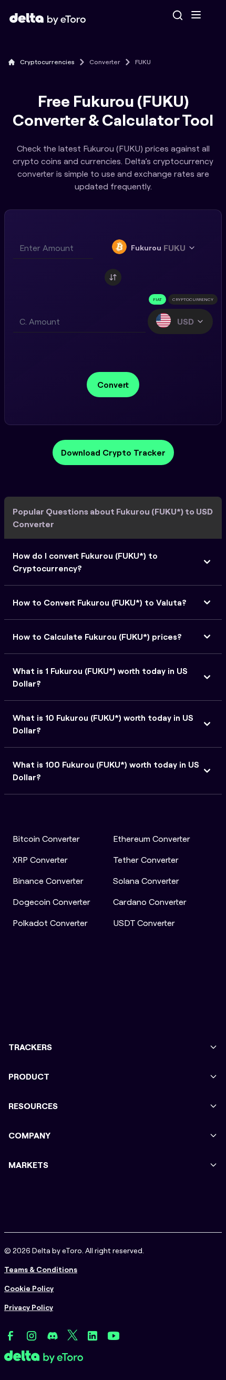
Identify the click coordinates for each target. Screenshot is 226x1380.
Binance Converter (48, 880)
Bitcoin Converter (46, 838)
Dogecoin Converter (51, 902)
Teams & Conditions (40, 1269)
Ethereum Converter (151, 838)
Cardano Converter (150, 902)
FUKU (143, 62)
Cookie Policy (29, 1288)
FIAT (157, 299)
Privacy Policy (28, 1307)
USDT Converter (144, 923)
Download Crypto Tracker (113, 452)
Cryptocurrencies (47, 62)
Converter (104, 62)
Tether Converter (146, 859)
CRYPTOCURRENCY (192, 299)
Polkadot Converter (50, 923)
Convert (113, 384)
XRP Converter (40, 859)
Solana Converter (146, 880)
